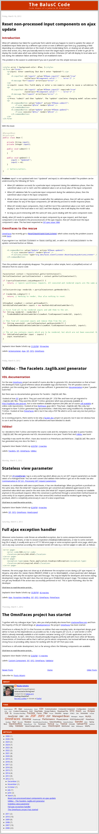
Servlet (79, 721)
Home (50, 670)
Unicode (72, 724)
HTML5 (72, 713)
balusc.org (30, 694)
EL (11, 713)
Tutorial (63, 724)
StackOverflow (15, 724)
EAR (84, 711)
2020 (7, 756)
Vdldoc (79, 434)
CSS (5, 711)
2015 (7, 770)
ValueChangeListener (32, 726)
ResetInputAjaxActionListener (42, 234)
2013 (7, 776)
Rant (14, 722)
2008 (7, 822)
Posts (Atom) (19, 675)
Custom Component (17, 660)
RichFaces (42, 406)
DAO (31, 711)
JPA (26, 716)
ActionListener (15, 351)
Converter (91, 709)
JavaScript (12, 716)
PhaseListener (62, 719)
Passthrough (36, 719)
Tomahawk (42, 724)
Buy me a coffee (20, 698)
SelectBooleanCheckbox (40, 722)
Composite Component (67, 709)
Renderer (27, 722)
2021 (7, 753)
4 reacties (43, 507)
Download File (62, 711)
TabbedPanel (28, 724)
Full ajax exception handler (29, 529)
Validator (49, 660)
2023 (7, 747)
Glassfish (58, 713)
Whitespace (79, 726)
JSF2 (32, 351)
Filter (46, 713)
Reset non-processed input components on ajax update (32, 798)
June (9, 792)
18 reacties (44, 346)
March (10, 795)
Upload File (82, 724)
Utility (11, 726)
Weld (72, 726)
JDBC (21, 716)
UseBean (92, 724)
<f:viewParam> (19, 476)
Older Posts (92, 670)
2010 (7, 816)
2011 (7, 814)
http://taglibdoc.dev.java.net (14, 403)
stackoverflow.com (79, 622)
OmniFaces (6, 233)
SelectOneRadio (68, 722)
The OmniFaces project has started (36, 614)
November (12, 784)
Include (92, 713)
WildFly (87, 726)
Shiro (86, 722)
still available (85, 403)
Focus (51, 713)
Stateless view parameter (27, 468)
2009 (7, 819)
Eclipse (91, 711)
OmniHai (26, 719)
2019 (7, 759)
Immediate (84, 713)
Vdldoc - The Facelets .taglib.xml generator (44, 368)
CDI (41, 709)
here (9, 236)
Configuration (81, 709)
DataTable (38, 711)
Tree (57, 724)
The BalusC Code (49, 4)
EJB (6, 713)
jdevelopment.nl (43, 625)
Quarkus (8, 722)
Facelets (12, 451)
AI (15, 709)
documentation (75, 387)
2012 (7, 779)
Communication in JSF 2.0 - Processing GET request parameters (29, 481)
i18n (77, 713)
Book (36, 709)
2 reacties (43, 446)
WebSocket (66, 726)
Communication (51, 709)
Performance (48, 719)
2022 (7, 750)
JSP (48, 716)
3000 (7, 736)
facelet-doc (49, 418)
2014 (7, 773)
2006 (7, 828)
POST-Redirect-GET (77, 719)
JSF (28, 351)
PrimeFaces (29, 411)
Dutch (78, 711)
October (11, 787)
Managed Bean (60, 716)
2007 (7, 825)
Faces (39, 713)
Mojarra (81, 716)
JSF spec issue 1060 (51, 222)
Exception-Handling (21, 597)
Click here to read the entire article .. (17, 502)
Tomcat (50, 724)
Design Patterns (50, 711)
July (9, 790)
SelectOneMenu (55, 722)
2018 (7, 761)
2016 (7, 767)
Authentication (28, 709)
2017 (7, 764)
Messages (74, 716)
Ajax (24, 351)
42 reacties (44, 592)
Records (20, 722)
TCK (35, 724)
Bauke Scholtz (23, 686)
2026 (7, 739)
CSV (10, 711)
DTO (72, 711)
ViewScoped (32, 512)
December (12, 781)
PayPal (39, 698)
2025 (7, 742)
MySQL (88, 716)
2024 (7, 744)
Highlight (65, 713)
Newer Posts (7, 670)
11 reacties (43, 655)
